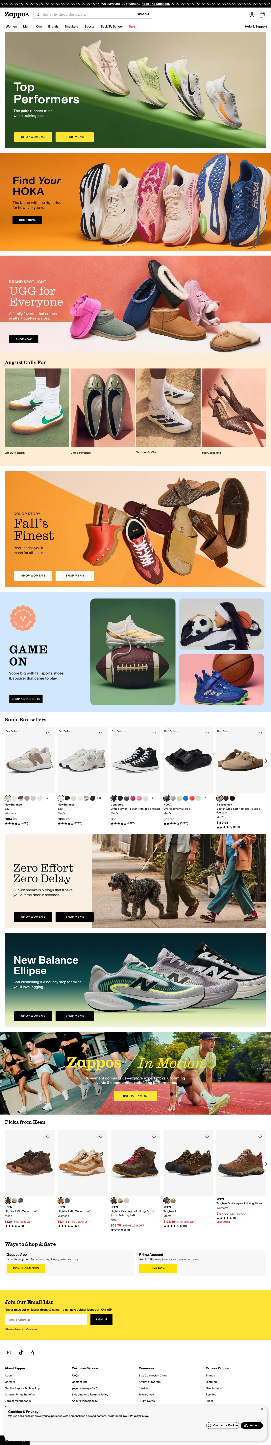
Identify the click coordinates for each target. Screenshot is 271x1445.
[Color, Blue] (186, 798)
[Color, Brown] (226, 798)
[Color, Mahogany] (20, 798)
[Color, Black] (67, 798)
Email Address (19, 1320)
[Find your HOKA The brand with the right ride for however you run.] (135, 202)
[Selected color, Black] (114, 798)
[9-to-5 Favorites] (103, 412)
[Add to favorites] (48, 733)
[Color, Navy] (126, 798)
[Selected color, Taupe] (219, 798)
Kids (39, 26)
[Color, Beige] (86, 798)
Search (143, 14)
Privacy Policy (139, 1416)
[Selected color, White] (61, 798)
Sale (132, 26)
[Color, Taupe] (40, 798)
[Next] (266, 761)
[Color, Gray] (173, 798)
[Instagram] (9, 1352)
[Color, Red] (133, 798)
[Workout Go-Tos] (168, 412)
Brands (53, 26)
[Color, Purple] (126, 1201)
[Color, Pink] (27, 798)
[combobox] (87, 15)
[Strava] (33, 1352)
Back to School (112, 26)
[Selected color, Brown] (8, 1201)
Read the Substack (155, 4)
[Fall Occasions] (234, 412)
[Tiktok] (21, 1352)
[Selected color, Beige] (8, 798)
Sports (89, 26)
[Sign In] (252, 15)
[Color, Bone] (14, 798)
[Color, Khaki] (173, 1201)
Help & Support (256, 26)
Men (26, 26)
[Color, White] (33, 798)
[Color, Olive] (120, 1201)
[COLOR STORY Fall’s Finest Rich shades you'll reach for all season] (135, 529)
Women (11, 26)
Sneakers (71, 26)
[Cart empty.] (262, 15)
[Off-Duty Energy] (37, 412)
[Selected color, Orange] (61, 1201)
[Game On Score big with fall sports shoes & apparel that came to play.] (135, 652)
